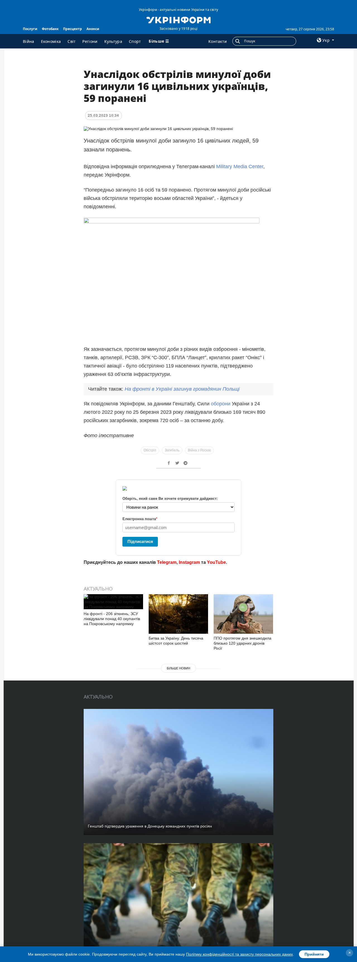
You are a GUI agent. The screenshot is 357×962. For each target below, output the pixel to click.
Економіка (51, 41)
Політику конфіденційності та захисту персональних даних (239, 954)
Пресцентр (72, 28)
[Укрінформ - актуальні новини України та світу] (178, 19)
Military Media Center (239, 166)
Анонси (92, 28)
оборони (221, 404)
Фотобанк (50, 28)
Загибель (172, 450)
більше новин (178, 668)
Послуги (30, 28)
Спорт (135, 41)
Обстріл (150, 450)
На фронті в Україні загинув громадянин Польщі (182, 389)
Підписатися (140, 541)
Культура (113, 41)
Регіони (89, 41)
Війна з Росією (199, 450)
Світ (71, 41)
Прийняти (314, 954)
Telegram (167, 562)
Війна (28, 41)
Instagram (189, 562)
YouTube (216, 562)
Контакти (217, 41)
